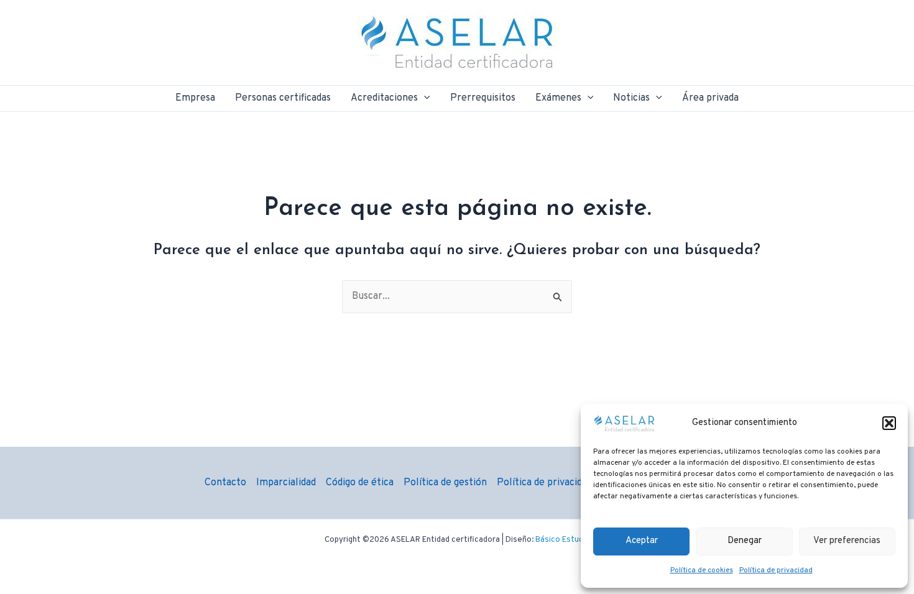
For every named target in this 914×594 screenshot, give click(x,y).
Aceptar (641, 541)
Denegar (744, 541)
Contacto (225, 483)
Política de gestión (445, 483)
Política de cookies (701, 570)
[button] (889, 423)
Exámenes (558, 98)
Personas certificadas (283, 98)
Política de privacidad (776, 570)
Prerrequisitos (482, 98)
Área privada (710, 98)
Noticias (631, 98)
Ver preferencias (846, 541)
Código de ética (360, 483)
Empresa (195, 98)
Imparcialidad (286, 483)
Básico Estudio (562, 540)
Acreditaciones (384, 98)
